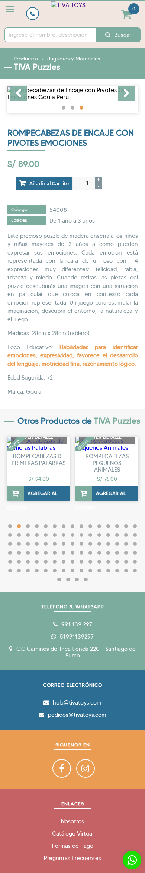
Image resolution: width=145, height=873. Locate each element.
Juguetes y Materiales (73, 58)
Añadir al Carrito (49, 183)
